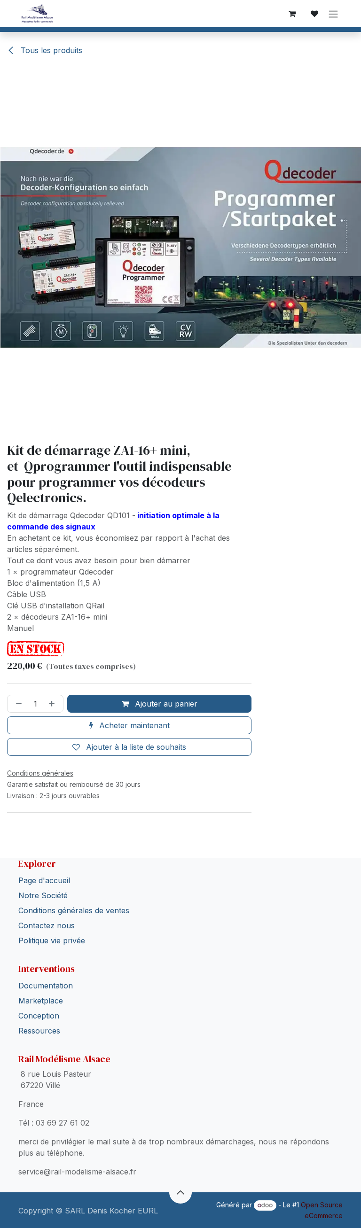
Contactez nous (46, 925)
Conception (38, 1015)
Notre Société (43, 895)
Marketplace (40, 1000)
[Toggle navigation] (333, 13)
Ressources (39, 1030)
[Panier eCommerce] (292, 13)
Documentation (45, 985)
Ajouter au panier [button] (165, 703)
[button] (180, 1192)
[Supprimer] (17, 703)
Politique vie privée (51, 940)
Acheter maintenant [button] (133, 725)
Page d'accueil (44, 880)
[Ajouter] (53, 703)
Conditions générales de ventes (73, 910)
